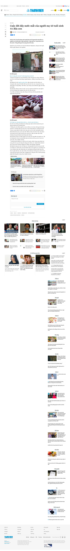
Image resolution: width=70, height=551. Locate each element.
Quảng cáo (32, 537)
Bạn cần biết (19, 6)
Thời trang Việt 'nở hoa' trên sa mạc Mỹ (56, 519)
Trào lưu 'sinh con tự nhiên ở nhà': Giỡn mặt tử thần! (23, 186)
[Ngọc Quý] (11, 32)
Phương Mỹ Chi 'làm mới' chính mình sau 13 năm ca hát (56, 386)
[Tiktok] (66, 6)
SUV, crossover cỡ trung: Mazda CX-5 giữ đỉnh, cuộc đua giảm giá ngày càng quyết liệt (61, 492)
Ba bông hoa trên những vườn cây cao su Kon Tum (56, 330)
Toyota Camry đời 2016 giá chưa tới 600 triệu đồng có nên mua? (56, 502)
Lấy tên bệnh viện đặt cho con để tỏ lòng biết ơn (32, 174)
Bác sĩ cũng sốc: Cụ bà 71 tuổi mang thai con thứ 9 (22, 76)
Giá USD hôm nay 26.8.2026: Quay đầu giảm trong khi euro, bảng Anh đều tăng (56, 326)
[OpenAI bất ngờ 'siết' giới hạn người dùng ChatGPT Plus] (52, 473)
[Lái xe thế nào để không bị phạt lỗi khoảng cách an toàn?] (52, 283)
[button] (5, 23)
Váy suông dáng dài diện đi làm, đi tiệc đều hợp (56, 516)
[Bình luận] (5, 32)
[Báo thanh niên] (35, 10)
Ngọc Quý (14, 32)
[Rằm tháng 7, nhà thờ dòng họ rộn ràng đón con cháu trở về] (52, 339)
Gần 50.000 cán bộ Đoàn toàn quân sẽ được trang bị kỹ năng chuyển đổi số (61, 395)
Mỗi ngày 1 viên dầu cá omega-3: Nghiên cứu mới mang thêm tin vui (61, 453)
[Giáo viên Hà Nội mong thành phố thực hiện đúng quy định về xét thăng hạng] (52, 414)
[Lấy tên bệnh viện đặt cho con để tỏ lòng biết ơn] (16, 177)
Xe (52, 14)
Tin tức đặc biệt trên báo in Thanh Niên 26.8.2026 (55, 349)
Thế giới (14, 14)
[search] (11, 10)
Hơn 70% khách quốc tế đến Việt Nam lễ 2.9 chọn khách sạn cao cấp (56, 367)
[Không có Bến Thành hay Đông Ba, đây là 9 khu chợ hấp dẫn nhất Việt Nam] (52, 358)
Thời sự (11, 14)
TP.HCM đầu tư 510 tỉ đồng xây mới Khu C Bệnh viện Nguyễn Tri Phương (56, 289)
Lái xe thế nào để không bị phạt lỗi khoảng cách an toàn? (61, 281)
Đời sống (21, 14)
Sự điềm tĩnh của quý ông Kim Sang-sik (55, 445)
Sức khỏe (25, 14)
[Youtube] (63, 6)
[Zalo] (68, 6)
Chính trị (7, 14)
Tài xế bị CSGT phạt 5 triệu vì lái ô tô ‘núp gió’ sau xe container (56, 498)
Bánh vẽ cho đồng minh (52, 307)
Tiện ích (23, 6)
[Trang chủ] (5, 14)
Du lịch (35, 14)
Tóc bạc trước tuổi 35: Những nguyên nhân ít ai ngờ (56, 464)
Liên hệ (27, 6)
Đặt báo (27, 537)
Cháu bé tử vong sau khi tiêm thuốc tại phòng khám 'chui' (24, 183)
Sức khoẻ (19, 529)
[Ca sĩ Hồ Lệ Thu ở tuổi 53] (52, 376)
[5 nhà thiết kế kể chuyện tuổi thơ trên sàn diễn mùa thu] (52, 511)
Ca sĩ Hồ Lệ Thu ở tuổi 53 (61, 375)
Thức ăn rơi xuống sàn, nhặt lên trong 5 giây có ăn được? (56, 460)
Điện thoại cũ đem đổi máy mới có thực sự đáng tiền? (56, 479)
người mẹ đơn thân (22, 82)
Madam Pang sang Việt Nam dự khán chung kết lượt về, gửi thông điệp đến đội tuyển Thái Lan (61, 435)
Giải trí (42, 14)
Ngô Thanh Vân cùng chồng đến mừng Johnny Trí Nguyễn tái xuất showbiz (55, 382)
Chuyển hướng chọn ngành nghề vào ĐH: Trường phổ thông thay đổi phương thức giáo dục (56, 425)
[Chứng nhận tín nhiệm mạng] (48, 546)
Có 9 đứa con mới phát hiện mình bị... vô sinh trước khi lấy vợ (24, 122)
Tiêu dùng (58, 14)
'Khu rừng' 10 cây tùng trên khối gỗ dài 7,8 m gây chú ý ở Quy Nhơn (56, 345)
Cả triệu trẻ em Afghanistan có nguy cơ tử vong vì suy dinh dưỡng (61, 301)
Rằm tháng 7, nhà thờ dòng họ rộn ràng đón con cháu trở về (61, 338)
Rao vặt (58, 529)
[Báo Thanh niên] (8, 537)
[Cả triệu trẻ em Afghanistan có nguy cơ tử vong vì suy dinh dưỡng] (52, 302)
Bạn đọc (58, 527)
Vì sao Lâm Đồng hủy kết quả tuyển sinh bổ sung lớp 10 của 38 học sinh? (56, 420)
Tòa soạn (40, 537)
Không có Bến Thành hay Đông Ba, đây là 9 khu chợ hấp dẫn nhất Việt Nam (61, 358)
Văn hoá (32, 529)
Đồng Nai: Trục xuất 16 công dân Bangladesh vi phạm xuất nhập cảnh (56, 293)
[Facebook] (65, 6)
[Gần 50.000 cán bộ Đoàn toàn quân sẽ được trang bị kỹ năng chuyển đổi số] (52, 395)
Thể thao (45, 14)
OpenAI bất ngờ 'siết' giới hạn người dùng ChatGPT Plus (61, 472)
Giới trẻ (28, 14)
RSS (36, 537)
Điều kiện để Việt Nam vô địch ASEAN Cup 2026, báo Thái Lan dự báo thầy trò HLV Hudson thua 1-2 (57, 441)
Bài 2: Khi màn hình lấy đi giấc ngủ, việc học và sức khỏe (56, 401)
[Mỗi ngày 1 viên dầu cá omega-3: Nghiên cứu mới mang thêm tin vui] (52, 454)
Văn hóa (38, 14)
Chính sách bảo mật (46, 537)
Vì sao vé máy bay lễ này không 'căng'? (55, 363)
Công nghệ (49, 14)
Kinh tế (17, 14)
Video (54, 14)
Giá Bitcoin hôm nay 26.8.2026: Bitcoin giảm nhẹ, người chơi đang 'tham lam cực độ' (56, 483)
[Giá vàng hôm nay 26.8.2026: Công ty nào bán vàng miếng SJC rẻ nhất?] (52, 320)
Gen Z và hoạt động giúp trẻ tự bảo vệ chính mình (56, 405)
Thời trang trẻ (62, 14)
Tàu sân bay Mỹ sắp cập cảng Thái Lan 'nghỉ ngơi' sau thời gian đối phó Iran (56, 311)
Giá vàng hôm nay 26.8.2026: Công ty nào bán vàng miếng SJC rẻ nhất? (61, 319)
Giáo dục (32, 14)
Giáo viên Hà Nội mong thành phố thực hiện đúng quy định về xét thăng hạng (61, 414)
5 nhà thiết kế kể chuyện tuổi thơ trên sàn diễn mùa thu (61, 510)
